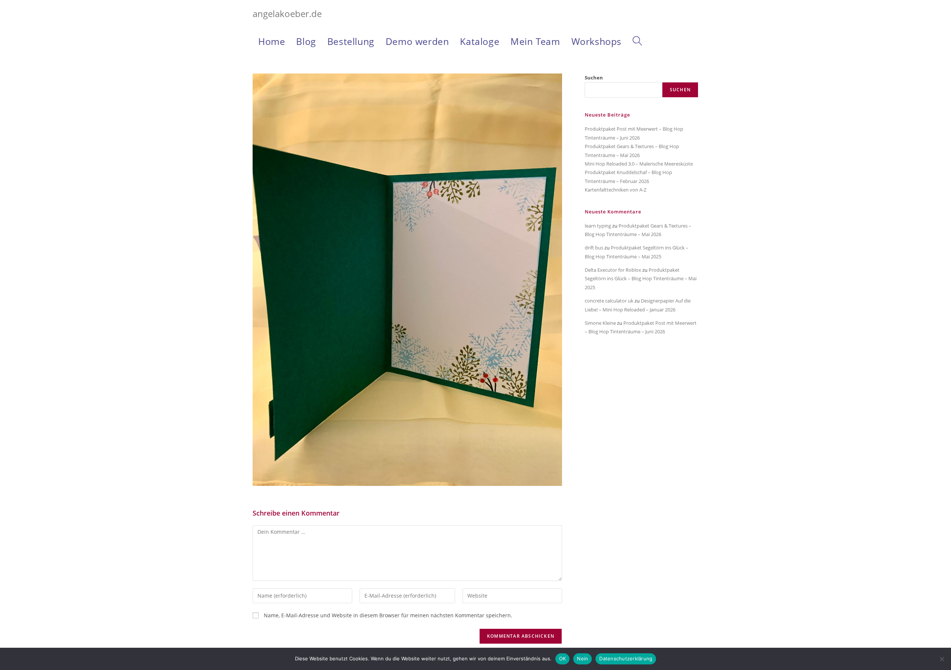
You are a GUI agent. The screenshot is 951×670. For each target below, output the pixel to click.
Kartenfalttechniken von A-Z (615, 189)
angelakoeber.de (287, 13)
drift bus (594, 247)
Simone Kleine (600, 323)
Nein (582, 658)
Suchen (594, 77)
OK (562, 658)
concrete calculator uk (609, 300)
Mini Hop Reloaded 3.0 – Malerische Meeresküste (639, 163)
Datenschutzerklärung (625, 658)
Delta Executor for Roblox (613, 270)
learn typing (598, 225)
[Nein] (941, 659)
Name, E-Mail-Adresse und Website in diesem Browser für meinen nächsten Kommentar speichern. (388, 615)
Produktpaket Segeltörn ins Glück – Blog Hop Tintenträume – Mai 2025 (641, 279)
